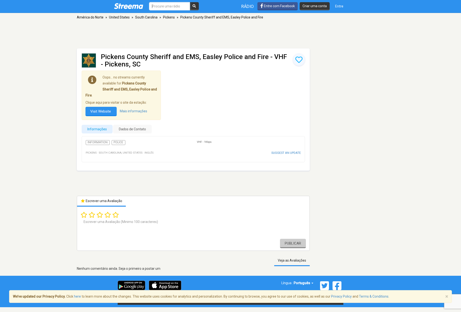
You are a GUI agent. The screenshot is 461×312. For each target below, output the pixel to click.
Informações (97, 129)
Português (302, 283)
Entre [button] (339, 6)
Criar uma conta (315, 6)
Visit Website (101, 111)
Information (98, 142)
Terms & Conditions (373, 296)
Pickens (169, 17)
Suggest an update (286, 153)
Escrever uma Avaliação (103, 201)
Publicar (293, 243)
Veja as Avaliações (292, 260)
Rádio (247, 6)
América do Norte (90, 17)
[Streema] (128, 6)
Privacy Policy (341, 296)
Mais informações (133, 111)
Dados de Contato (132, 129)
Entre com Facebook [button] (279, 6)
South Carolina (146, 17)
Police (118, 142)
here (77, 296)
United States (119, 17)
